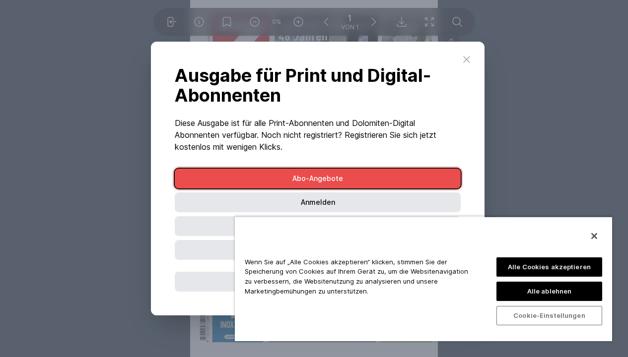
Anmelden (318, 202)
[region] (423, 278)
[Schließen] (594, 236)
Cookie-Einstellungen (549, 315)
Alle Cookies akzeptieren (549, 267)
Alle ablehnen (549, 291)
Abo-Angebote (317, 178)
